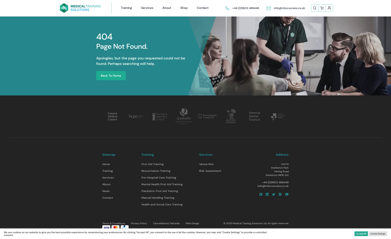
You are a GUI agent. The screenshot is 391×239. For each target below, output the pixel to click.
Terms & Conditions (113, 223)
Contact (202, 8)
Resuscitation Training (155, 171)
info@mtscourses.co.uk (273, 186)
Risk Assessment (210, 171)
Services (147, 8)
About (166, 8)
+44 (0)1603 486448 (275, 182)
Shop (184, 8)
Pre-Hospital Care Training (158, 177)
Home (106, 164)
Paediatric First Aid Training (159, 191)
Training (126, 8)
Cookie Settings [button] (378, 233)
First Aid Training (152, 164)
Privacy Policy (139, 223)
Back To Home (111, 76)
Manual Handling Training (157, 198)
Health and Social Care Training (162, 204)
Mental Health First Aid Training (162, 184)
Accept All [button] (361, 233)
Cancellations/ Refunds (166, 223)
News (106, 191)
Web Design (192, 223)
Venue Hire (206, 164)
